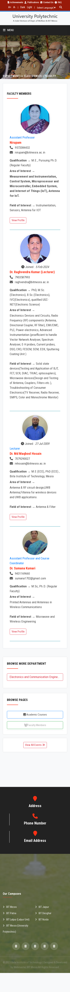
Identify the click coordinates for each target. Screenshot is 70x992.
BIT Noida (44, 919)
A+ (9, 7)
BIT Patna (11, 913)
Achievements (16, 2)
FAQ (60, 2)
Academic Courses (36, 714)
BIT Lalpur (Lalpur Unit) (17, 919)
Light (29, 7)
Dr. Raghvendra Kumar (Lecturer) (32, 272)
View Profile (18, 220)
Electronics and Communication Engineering (36, 677)
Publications (33, 2)
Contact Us (48, 2)
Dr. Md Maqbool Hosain (25, 453)
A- (14, 7)
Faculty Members (37, 725)
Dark (22, 7)
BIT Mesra (11, 906)
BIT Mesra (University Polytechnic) (15, 928)
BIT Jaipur (44, 906)
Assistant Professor (22, 137)
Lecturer (15, 448)
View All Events (33, 745)
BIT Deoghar (45, 913)
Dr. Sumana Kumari (22, 568)
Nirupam (15, 142)
